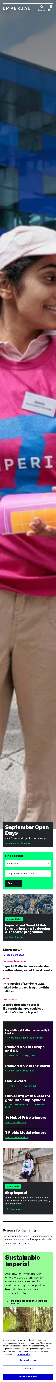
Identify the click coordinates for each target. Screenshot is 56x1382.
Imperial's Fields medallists (16, 1137)
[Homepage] (19, 8)
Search (41, 10)
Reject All (28, 1368)
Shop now (15, 1209)
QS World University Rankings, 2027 (20, 1056)
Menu (50, 10)
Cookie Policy (23, 1354)
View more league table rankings (26, 1037)
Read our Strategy (21, 1243)
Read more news (15, 955)
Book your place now (19, 843)
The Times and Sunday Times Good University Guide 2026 (27, 1106)
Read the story (17, 937)
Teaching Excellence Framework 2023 (21, 1086)
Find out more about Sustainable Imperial (28, 1302)
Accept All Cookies (28, 1376)
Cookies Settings (28, 1360)
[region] (28, 1357)
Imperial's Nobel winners (15, 1122)
